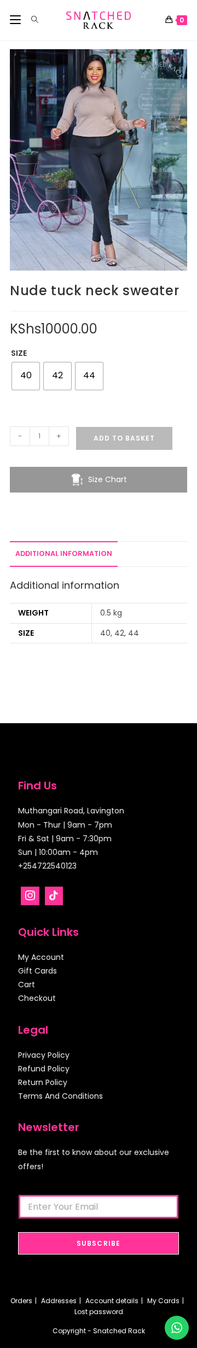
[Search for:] (31, 20)
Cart (26, 984)
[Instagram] (30, 896)
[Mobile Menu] (16, 20)
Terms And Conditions (60, 1096)
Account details (111, 1300)
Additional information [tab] (63, 553)
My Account (41, 957)
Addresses (59, 1300)
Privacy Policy (43, 1055)
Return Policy (42, 1082)
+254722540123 (47, 865)
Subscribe (99, 1243)
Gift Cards (37, 970)
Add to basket (124, 438)
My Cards (163, 1300)
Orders (21, 1300)
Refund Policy (43, 1068)
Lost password (98, 1311)
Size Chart (107, 479)
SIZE (19, 353)
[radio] (25, 376)
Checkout (37, 998)
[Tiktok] (54, 896)
